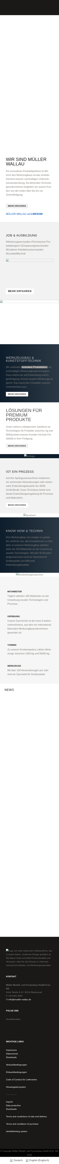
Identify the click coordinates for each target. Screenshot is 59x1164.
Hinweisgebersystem (16, 1087)
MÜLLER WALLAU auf (24, 214)
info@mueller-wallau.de (19, 999)
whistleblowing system (16, 1131)
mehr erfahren (17, 206)
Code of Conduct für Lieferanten (21, 1079)
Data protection (13, 1105)
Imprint (9, 1102)
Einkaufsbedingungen (16, 1072)
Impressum (11, 1050)
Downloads (11, 1057)
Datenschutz (12, 1053)
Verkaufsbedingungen (16, 1064)
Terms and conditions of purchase (22, 1124)
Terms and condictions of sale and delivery (26, 1116)
